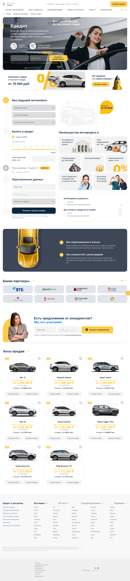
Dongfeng (37, 535)
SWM (111, 522)
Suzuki (74, 525)
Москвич (113, 535)
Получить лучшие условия (34, 211)
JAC (35, 531)
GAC (35, 538)
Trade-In (92, 10)
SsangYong (76, 522)
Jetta (92, 525)
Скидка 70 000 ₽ (21, 137)
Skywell (112, 513)
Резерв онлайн (13, 394)
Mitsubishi (56, 535)
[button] (122, 280)
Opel (73, 507)
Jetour (93, 522)
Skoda (74, 519)
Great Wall (37, 525)
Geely (36, 510)
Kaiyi (92, 528)
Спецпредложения (54, 10)
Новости (68, 4)
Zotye (36, 528)
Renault (74, 516)
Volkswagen (76, 531)
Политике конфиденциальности (49, 63)
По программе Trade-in (11, 516)
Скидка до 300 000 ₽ (23, 172)
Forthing (93, 513)
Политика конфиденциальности (41, 564)
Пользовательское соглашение (40, 571)
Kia (54, 507)
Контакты (75, 4)
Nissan (55, 538)
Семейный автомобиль (11, 510)
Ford (54, 519)
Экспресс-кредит (118, 4)
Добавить (44, 168)
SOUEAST (113, 519)
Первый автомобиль (10, 513)
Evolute (93, 507)
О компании (50, 4)
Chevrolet (56, 510)
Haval (36, 516)
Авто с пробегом (35, 10)
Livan (93, 535)
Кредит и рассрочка (75, 10)
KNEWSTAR (95, 531)
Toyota (74, 528)
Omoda (112, 507)
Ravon (74, 513)
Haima (93, 516)
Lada (54, 528)
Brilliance (75, 538)
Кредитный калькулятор (11, 525)
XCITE (112, 531)
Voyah (112, 528)
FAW (35, 522)
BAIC (73, 535)
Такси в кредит (60, 4)
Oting (111, 510)
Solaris (112, 516)
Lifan (35, 513)
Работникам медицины (11, 519)
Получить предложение (58, 58)
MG (92, 538)
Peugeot (75, 510)
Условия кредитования (39, 575)
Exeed (93, 510)
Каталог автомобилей (14, 10)
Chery (36, 507)
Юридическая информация (39, 567)
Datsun (55, 516)
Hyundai (56, 525)
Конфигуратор (106, 10)
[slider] (55, 149)
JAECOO (94, 519)
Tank (111, 525)
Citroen (55, 513)
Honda (55, 522)
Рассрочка (6, 522)
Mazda (55, 531)
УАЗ (111, 538)
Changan (37, 519)
